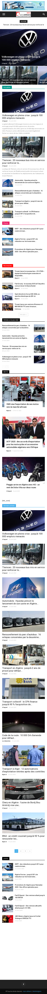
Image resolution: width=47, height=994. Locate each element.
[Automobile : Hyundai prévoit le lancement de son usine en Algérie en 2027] (7, 183)
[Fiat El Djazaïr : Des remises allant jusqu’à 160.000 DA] (7, 898)
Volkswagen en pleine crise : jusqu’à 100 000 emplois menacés (22, 116)
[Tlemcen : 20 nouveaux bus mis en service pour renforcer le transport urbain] (19, 80)
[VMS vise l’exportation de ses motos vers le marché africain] (23, 391)
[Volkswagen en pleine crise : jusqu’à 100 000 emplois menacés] (23, 47)
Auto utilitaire (27, 991)
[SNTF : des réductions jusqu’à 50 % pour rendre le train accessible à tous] (7, 231)
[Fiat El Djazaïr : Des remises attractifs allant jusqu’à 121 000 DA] (7, 908)
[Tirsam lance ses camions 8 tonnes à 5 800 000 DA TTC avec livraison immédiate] (7, 307)
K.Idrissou (18, 309)
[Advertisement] (23, 949)
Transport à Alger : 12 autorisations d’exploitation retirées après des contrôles (23, 770)
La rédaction (6, 741)
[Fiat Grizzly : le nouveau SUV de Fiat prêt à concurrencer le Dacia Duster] (7, 286)
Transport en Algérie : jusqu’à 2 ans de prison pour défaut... (21, 669)
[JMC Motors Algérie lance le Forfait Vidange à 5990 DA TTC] (7, 919)
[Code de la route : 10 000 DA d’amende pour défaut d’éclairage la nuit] (23, 722)
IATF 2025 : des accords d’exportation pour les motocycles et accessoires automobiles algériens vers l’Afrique (23, 444)
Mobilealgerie (37, 991)
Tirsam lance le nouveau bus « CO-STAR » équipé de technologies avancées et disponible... (29, 273)
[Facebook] (23, 984)
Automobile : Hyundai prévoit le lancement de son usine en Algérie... (20, 602)
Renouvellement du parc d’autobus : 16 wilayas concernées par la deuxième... (21, 636)
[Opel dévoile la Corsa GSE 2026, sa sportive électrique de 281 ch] (7, 296)
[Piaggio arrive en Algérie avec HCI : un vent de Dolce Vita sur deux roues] (23, 472)
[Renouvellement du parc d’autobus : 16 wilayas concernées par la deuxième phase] (7, 193)
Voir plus (22, 314)
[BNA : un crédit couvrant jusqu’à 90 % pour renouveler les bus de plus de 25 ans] (23, 822)
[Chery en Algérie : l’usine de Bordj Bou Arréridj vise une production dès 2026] (23, 789)
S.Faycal (4, 63)
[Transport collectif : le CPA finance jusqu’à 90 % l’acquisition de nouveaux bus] (7, 214)
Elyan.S (17, 278)
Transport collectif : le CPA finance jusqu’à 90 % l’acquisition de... (19, 703)
